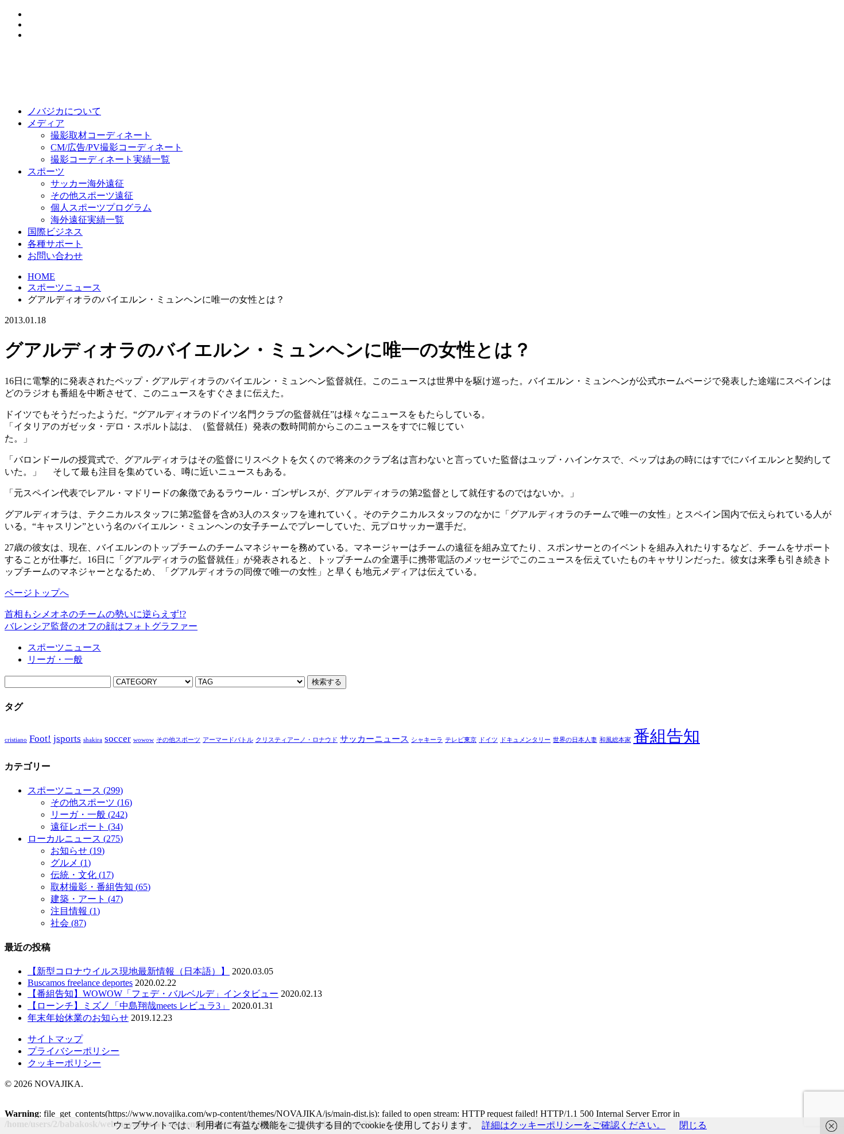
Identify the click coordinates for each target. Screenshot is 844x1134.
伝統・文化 (82, 875)
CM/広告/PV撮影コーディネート (117, 147)
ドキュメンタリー (525, 740)
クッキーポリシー (64, 1063)
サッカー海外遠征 (87, 183)
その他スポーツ (178, 740)
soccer (117, 738)
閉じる (693, 1125)
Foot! (40, 738)
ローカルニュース (75, 838)
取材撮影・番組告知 (100, 887)
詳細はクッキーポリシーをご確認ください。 (573, 1125)
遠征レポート (87, 826)
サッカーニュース (374, 739)
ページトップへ (37, 593)
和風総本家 (615, 740)
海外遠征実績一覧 (87, 220)
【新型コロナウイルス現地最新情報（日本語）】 (129, 971)
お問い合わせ (55, 256)
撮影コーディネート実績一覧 (110, 159)
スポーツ (46, 171)
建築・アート (87, 899)
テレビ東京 (461, 740)
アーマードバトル (228, 740)
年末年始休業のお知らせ (78, 1018)
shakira (92, 740)
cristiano (16, 740)
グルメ (71, 863)
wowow (143, 740)
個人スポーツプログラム (101, 207)
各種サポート (55, 244)
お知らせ (77, 851)
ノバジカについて (64, 111)
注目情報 (75, 911)
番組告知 (666, 736)
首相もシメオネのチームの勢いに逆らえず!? (95, 614)
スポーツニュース (64, 287)
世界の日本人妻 (575, 740)
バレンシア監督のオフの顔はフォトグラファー (101, 626)
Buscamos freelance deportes (80, 983)
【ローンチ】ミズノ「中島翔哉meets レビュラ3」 (129, 1006)
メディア (46, 123)
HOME (41, 276)
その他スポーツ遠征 (92, 195)
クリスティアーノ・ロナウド (296, 740)
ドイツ (488, 740)
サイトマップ (55, 1039)
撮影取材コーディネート (101, 135)
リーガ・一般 (55, 659)
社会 (68, 923)
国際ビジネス (55, 232)
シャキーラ (427, 740)
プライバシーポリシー (73, 1051)
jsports (67, 738)
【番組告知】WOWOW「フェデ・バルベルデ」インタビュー (153, 993)
